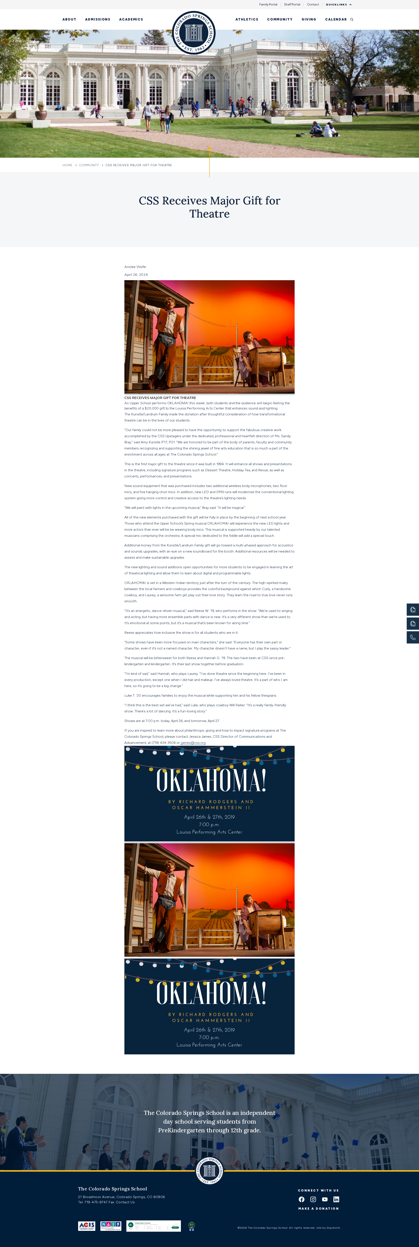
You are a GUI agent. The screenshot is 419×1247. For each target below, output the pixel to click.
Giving (309, 19)
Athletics (246, 19)
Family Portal (268, 4)
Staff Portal (292, 4)
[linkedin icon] (336, 1199)
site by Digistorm (328, 1227)
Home (68, 165)
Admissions (97, 19)
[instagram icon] (313, 1199)
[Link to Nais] (111, 1226)
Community (280, 19)
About (69, 19)
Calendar (336, 19)
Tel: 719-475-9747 (93, 1202)
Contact (313, 4)
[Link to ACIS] (86, 1226)
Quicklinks (336, 4)
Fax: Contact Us (121, 1202)
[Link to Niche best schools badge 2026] (191, 1226)
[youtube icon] (325, 1199)
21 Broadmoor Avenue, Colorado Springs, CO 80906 (121, 1197)
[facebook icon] (301, 1199)
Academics (131, 19)
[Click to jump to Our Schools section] (209, 162)
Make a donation (318, 1209)
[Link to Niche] (153, 1226)
